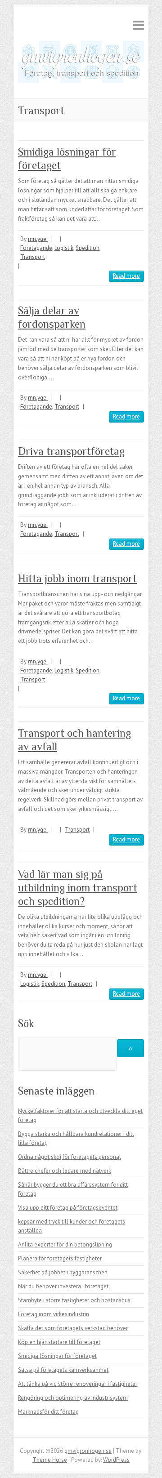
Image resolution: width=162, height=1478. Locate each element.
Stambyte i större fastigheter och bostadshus (74, 1300)
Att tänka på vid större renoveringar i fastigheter (77, 1384)
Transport (32, 257)
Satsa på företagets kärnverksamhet (63, 1370)
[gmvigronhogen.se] (81, 64)
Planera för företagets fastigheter (60, 1258)
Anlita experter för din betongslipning (65, 1244)
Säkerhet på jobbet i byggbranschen (63, 1272)
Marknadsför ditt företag (48, 1412)
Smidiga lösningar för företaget (57, 1356)
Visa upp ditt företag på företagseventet (67, 1207)
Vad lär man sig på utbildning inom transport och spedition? (77, 887)
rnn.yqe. (38, 239)
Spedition (87, 248)
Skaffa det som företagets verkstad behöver (73, 1328)
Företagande (36, 248)
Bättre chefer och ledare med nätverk (64, 1171)
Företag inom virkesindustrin (53, 1314)
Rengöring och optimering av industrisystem (73, 1398)
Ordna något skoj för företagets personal (69, 1157)
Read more (126, 276)
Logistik (63, 248)
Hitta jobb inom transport (77, 578)
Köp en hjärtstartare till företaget (59, 1342)
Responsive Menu (138, 25)
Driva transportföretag (71, 451)
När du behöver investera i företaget (63, 1286)
